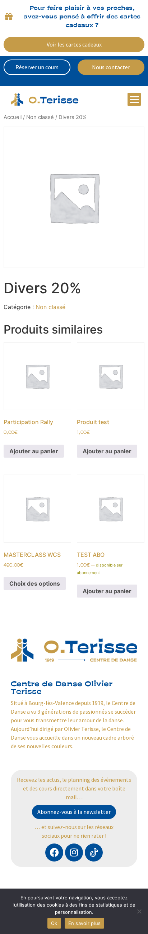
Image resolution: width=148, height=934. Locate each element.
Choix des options (34, 583)
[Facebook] (54, 852)
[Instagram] (74, 852)
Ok (54, 923)
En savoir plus (84, 923)
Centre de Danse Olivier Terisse (61, 687)
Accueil (13, 117)
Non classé (40, 117)
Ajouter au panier (33, 451)
